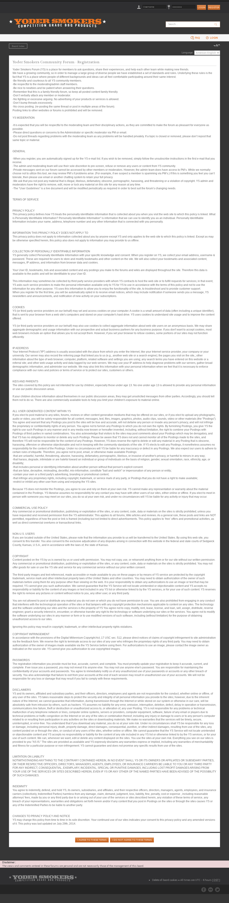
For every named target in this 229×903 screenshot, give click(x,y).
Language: (187, 52)
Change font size (217, 46)
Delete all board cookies (165, 880)
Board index (18, 46)
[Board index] (59, 20)
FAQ (197, 37)
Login (213, 37)
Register (213, 7)
